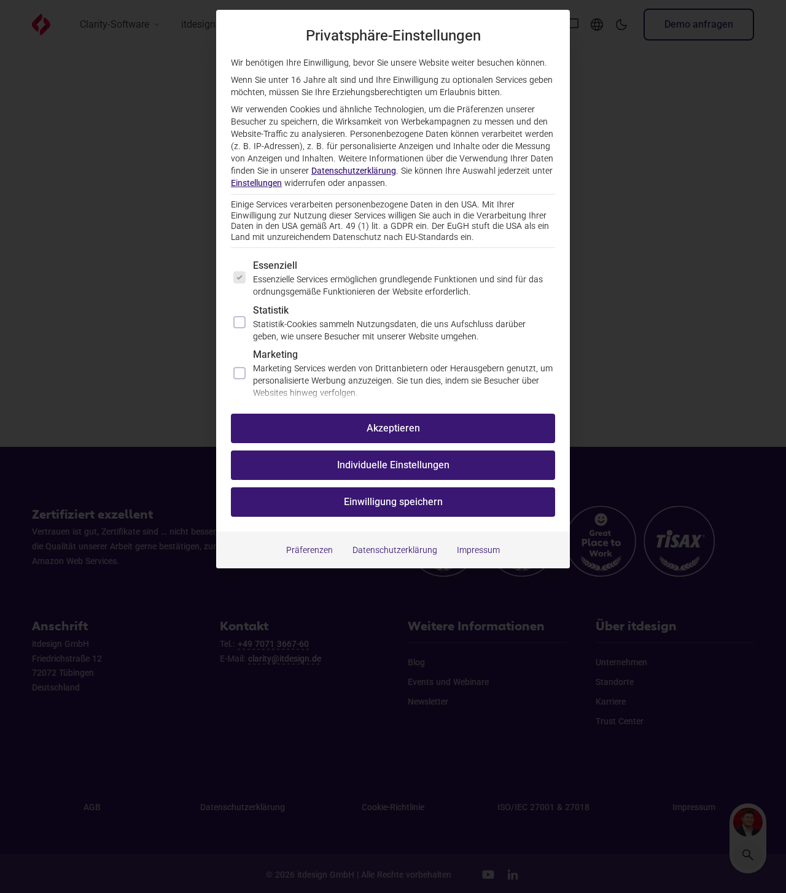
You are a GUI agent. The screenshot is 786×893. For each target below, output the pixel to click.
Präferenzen (309, 550)
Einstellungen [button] (256, 183)
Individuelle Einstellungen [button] (393, 465)
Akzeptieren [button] (393, 428)
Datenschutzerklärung (353, 171)
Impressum (478, 550)
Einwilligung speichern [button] (393, 502)
